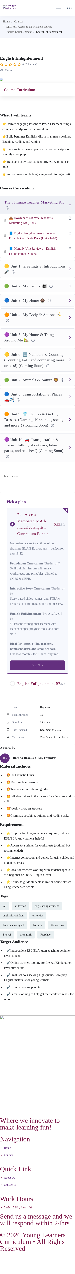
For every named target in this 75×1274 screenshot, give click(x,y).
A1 (4, 906)
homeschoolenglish (13, 925)
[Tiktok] (59, 1262)
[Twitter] (16, 1262)
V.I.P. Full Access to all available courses (29, 26)
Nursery (37, 925)
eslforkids (37, 915)
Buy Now (38, 665)
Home (6, 21)
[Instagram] (37, 1262)
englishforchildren (13, 915)
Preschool (45, 934)
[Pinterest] (70, 1262)
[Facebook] (5, 1262)
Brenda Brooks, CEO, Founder (34, 758)
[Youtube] (27, 1262)
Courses (18, 21)
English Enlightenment (19, 31)
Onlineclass (57, 925)
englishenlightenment (47, 906)
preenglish (26, 934)
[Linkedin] (48, 1262)
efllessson (20, 906)
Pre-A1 (7, 934)
